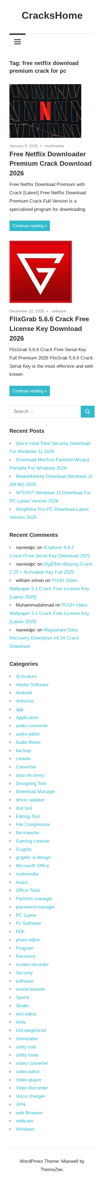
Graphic (24, 849)
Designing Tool (31, 783)
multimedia (54, 146)
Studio (22, 1005)
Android (24, 692)
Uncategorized (31, 1030)
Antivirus (25, 701)
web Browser (29, 1112)
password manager (35, 907)
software (58, 311)
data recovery (30, 775)
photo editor (28, 940)
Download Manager (35, 791)
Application (27, 717)
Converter (26, 767)
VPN (20, 1104)
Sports (22, 997)
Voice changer (30, 1096)
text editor (26, 1014)
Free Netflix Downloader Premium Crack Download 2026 (50, 163)
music (22, 882)
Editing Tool (28, 816)
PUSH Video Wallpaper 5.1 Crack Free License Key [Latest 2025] (49, 589)
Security (24, 972)
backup (23, 750)
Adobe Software (32, 684)
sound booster (30, 989)
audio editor (28, 734)
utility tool (26, 1047)
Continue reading (28, 225)
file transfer (27, 832)
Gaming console (32, 841)
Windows (25, 1129)
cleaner (23, 758)
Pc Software (28, 923)
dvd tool (24, 808)
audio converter (32, 725)
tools (21, 1022)
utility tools (27, 1055)
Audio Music (28, 742)
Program (25, 948)
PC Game (26, 915)
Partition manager (34, 898)
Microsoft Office (32, 865)
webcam (24, 1121)
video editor (28, 1071)
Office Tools (28, 890)
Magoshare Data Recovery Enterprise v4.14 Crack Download (44, 638)
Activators (26, 676)
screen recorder (32, 964)
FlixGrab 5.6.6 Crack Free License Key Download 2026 (49, 328)
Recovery (26, 956)
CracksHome (52, 15)
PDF (20, 931)
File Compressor (33, 824)
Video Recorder (32, 1088)
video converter (32, 1063)
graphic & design (33, 857)
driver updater (30, 800)
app (19, 709)
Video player (29, 1080)
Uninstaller (27, 1038)
